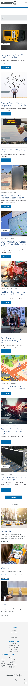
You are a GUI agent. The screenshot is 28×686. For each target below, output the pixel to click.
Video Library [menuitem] (14, 649)
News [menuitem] (2, 661)
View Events (4, 615)
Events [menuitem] (2, 663)
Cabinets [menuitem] (14, 630)
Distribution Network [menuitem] (11, 667)
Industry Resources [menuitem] (14, 645)
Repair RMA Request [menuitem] (12, 664)
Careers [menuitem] (2, 660)
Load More (13, 497)
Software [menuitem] (14, 637)
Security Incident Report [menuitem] (11, 662)
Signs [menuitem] (14, 635)
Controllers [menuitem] (14, 632)
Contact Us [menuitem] (2, 666)
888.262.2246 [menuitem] (11, 657)
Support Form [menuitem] (11, 659)
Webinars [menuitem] (14, 643)
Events (4, 604)
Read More (6, 67)
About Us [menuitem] (2, 657)
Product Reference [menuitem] (14, 647)
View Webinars (5, 578)
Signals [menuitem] (14, 634)
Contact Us (6, 531)
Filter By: (3, 17)
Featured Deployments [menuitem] (14, 651)
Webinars (5, 568)
